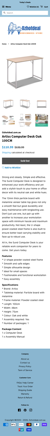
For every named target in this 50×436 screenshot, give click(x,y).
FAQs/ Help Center (25, 383)
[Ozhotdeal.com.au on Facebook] (19, 410)
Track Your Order (25, 386)
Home (4, 44)
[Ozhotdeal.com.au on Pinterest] (25, 410)
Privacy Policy (25, 366)
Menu (8, 7)
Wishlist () (34, 7)
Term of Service (25, 370)
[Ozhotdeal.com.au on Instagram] (30, 410)
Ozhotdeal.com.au (37, 420)
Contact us (25, 362)
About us (25, 359)
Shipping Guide (25, 390)
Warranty (25, 394)
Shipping (6, 152)
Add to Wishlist (12, 167)
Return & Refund (25, 397)
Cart (46, 7)
